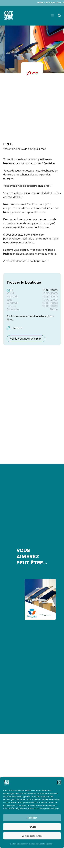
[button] (59, 782)
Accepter (32, 817)
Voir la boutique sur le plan (26, 338)
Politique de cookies (19, 844)
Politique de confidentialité (40, 844)
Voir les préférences (32, 835)
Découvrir (45, 615)
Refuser (32, 826)
